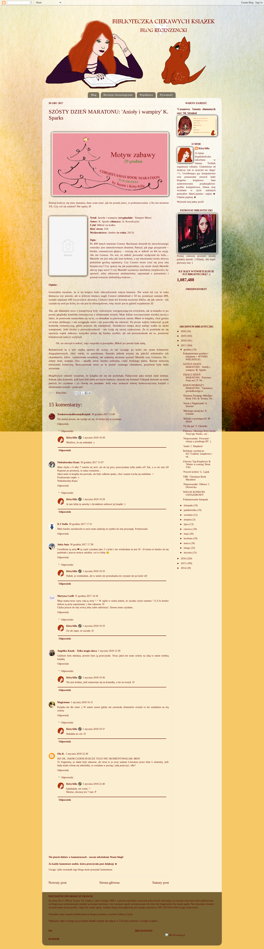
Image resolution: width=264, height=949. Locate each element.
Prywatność (166, 94)
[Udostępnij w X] (83, 393)
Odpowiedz (63, 424)
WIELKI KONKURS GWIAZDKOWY (194, 493)
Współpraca (146, 94)
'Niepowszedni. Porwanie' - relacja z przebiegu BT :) (197, 440)
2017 (184, 345)
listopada (188, 505)
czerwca (188, 529)
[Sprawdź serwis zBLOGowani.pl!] (175, 935)
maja (186, 533)
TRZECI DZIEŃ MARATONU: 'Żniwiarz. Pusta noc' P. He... (197, 377)
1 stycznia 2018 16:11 (82, 702)
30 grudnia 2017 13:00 (103, 414)
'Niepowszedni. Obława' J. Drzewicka (196, 485)
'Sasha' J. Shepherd (192, 446)
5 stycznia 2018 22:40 (94, 784)
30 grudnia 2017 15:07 (92, 462)
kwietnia (188, 538)
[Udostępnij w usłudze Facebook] (86, 393)
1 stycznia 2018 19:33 (94, 571)
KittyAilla (71, 437)
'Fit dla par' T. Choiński (195, 426)
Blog (93, 94)
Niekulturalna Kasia (68, 462)
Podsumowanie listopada (195, 499)
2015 (184, 563)
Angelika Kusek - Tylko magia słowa (77, 651)
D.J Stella (62, 524)
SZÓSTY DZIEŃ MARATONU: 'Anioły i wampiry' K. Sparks (196, 367)
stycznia (188, 552)
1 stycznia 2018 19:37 (94, 729)
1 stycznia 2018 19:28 (94, 437)
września (188, 515)
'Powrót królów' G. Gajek (196, 472)
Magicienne (63, 702)
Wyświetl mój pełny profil (190, 201)
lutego (187, 548)
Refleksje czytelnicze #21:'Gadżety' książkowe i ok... (197, 454)
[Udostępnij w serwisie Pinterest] (89, 393)
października (190, 510)
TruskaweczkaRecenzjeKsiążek (74, 414)
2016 (184, 558)
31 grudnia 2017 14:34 (86, 596)
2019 (184, 336)
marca (187, 543)
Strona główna (109, 882)
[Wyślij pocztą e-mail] (76, 393)
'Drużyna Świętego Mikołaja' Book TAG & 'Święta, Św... (198, 397)
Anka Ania (63, 544)
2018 (184, 340)
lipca (186, 524)
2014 (184, 568)
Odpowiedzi (67, 431)
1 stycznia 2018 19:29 (94, 499)
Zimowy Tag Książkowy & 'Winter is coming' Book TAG (197, 464)
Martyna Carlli (65, 596)
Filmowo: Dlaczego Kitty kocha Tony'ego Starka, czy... (199, 432)
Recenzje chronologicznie (118, 94)
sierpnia (188, 519)
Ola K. (61, 753)
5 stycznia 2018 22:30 (77, 753)
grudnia (188, 349)
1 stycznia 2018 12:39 (109, 651)
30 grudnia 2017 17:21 (80, 524)
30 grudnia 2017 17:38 (81, 544)
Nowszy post (57, 882)
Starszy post (160, 882)
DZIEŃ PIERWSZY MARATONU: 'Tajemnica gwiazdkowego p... (197, 388)
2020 (184, 331)
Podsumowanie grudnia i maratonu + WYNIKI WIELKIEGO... (195, 356)
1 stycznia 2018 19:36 (94, 677)
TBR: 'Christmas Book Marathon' (194, 478)
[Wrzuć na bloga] (79, 393)
